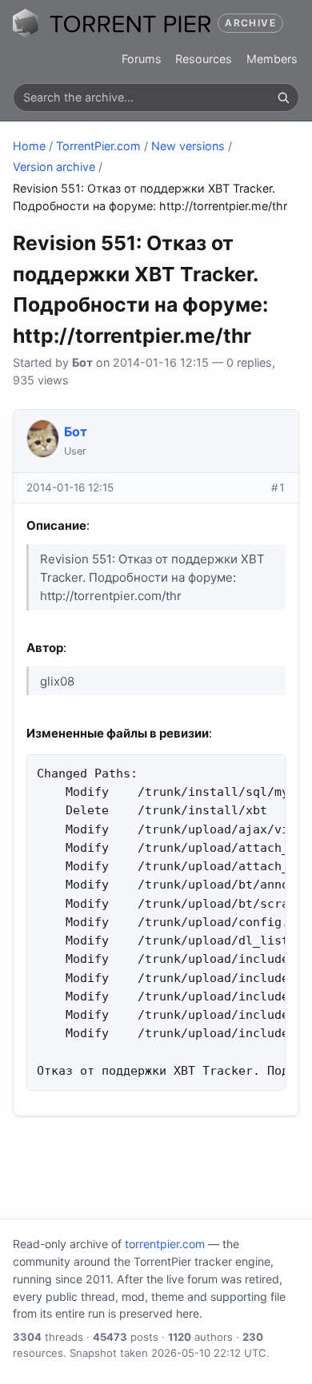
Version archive (54, 166)
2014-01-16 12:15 (70, 487)
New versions (188, 146)
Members (272, 59)
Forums (142, 59)
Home (29, 146)
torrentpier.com (165, 1244)
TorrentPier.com (98, 146)
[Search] (283, 97)
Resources (203, 59)
